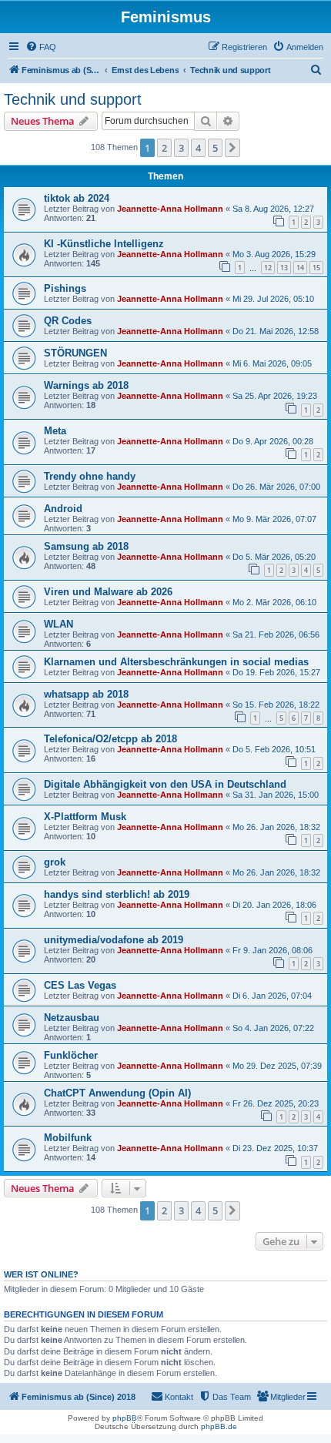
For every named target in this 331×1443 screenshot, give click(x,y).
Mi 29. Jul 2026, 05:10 (273, 298)
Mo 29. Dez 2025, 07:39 (277, 1065)
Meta (55, 431)
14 (300, 268)
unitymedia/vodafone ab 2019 (113, 940)
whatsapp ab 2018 (86, 694)
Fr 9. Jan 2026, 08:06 (272, 950)
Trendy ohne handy (89, 476)
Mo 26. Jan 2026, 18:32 (276, 827)
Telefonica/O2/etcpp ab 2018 (110, 739)
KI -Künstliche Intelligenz (104, 243)
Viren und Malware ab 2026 (108, 592)
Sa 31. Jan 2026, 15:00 (275, 794)
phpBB (124, 1418)
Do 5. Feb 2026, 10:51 (274, 749)
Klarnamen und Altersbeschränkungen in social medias (176, 662)
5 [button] (215, 148)
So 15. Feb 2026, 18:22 (275, 704)
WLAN (58, 624)
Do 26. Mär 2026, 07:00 (276, 486)
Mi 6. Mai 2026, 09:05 (272, 363)
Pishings (65, 288)
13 (284, 268)
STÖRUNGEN (75, 353)
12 (268, 268)
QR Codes (68, 320)
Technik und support (73, 99)
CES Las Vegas (80, 985)
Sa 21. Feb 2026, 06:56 (275, 634)
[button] (232, 148)
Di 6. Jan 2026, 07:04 (272, 995)
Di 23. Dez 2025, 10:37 (275, 1148)
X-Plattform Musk (85, 816)
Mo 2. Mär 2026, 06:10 (274, 602)
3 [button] (181, 148)
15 (316, 268)
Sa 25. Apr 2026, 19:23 (274, 395)
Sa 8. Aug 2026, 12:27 (273, 208)
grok (54, 862)
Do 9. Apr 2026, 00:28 (272, 441)
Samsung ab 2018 (86, 546)
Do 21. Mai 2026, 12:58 (275, 331)
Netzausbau (71, 1017)
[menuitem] (40, 47)
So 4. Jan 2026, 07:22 (273, 1028)
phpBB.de (219, 1426)
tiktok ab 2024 (76, 198)
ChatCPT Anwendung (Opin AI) (117, 1093)
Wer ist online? (41, 1274)
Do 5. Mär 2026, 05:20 (274, 556)
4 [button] (198, 148)
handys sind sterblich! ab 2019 (116, 894)
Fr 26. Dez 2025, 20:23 (275, 1103)
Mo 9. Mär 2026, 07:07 (274, 519)
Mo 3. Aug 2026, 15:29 (274, 254)
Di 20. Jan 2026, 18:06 (274, 904)
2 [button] (164, 148)
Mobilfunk (68, 1137)
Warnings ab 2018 (86, 385)
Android (63, 508)
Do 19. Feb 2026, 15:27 (276, 672)
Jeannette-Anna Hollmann (170, 208)
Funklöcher (71, 1055)
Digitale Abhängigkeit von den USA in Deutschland (165, 784)
